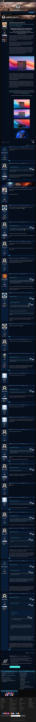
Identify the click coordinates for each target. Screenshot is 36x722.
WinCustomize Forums (26, 205)
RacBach (4, 379)
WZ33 (4, 503)
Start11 (2, 703)
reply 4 (17, 225)
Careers (21, 704)
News (20, 705)
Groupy (2, 708)
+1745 (4, 215)
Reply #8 (10, 273)
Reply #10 (10, 323)
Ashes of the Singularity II (13, 700)
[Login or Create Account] (32, 1)
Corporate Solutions (3, 702)
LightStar (4, 211)
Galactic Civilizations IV (13, 703)
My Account (30, 702)
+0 (4, 440)
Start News (11, 20)
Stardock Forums (22, 26)
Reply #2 (10, 163)
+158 (4, 32)
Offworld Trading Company (13, 708)
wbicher (4, 435)
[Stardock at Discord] (7, 695)
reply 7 (17, 515)
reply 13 (17, 389)
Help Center (30, 700)
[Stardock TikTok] (9, 695)
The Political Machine (13, 707)
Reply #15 (10, 404)
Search (8, 14)
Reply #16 (10, 417)
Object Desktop (3, 700)
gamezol (4, 518)
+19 (4, 157)
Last (34, 145)
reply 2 (15, 277)
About (20, 700)
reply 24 (17, 597)
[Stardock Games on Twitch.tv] (10, 693)
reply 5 (15, 296)
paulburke (4, 345)
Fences (2, 704)
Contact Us (21, 709)
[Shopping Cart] (33, 1)
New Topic (31, 12)
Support (30, 699)
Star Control (11, 705)
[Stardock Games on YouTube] (8, 693)
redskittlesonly (4, 28)
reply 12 (16, 564)
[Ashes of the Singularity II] (18, 7)
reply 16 (17, 447)
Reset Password (31, 705)
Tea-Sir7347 (4, 247)
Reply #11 (10, 339)
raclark (4, 329)
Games (11, 699)
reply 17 (17, 467)
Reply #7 (10, 258)
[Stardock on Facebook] (7, 693)
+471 (4, 364)
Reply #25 (10, 593)
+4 (4, 253)
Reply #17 (10, 429)
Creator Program (22, 708)
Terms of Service (17, 720)
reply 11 (18, 501)
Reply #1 (10, 146)
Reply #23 (10, 528)
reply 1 (17, 167)
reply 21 (16, 531)
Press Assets (21, 707)
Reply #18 (10, 443)
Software (2, 699)
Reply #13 (10, 373)
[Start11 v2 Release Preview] (22, 103)
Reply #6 (10, 241)
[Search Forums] (35, 1)
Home (2, 20)
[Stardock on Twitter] (5, 693)
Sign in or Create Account (15, 666)
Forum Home (4, 14)
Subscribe (23, 715)
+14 (4, 334)
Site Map (24, 720)
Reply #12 (10, 353)
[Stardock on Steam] (13, 693)
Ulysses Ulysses (4, 152)
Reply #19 (10, 463)
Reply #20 (10, 483)
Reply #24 (10, 560)
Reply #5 (10, 222)
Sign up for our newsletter (5, 715)
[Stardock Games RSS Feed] (12, 695)
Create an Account (31, 703)
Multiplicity (2, 707)
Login (11, 14)
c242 (4, 359)
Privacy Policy (13, 720)
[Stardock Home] (3, 1)
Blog (20, 702)
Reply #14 (10, 385)
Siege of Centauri (12, 709)
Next (32, 145)
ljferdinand (4, 193)
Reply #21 (10, 497)
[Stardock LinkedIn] (11, 695)
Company (21, 699)
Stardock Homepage (7, 20)
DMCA (21, 720)
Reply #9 (10, 292)
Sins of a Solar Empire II (13, 704)
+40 (4, 199)
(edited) (29, 241)
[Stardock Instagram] (12, 693)
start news (32, 140)
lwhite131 (4, 264)
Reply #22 (10, 512)
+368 (4, 284)
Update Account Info (31, 707)
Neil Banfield (4, 169)
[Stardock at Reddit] (6, 695)
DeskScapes (2, 705)
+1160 (4, 232)
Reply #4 (10, 205)
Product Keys (30, 704)
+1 (4, 268)
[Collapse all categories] (34, 672)
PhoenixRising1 (4, 279)
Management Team (22, 703)
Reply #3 (10, 187)
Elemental (11, 702)
